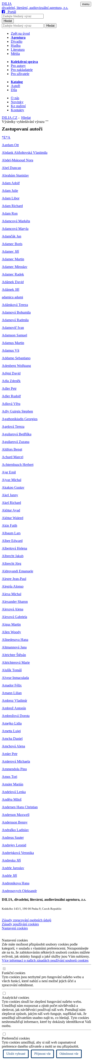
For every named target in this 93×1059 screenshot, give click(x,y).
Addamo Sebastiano (16, 358)
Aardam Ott (10, 145)
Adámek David (13, 282)
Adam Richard (12, 206)
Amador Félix (12, 685)
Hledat (8, 21)
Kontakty (17, 110)
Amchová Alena (13, 746)
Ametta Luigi (11, 731)
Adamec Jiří (10, 251)
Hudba (16, 45)
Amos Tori (9, 777)
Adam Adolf (11, 183)
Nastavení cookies (15, 928)
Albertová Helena (14, 548)
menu (85, 4)
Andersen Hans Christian (20, 807)
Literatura (18, 49)
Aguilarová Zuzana (15, 442)
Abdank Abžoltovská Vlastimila (24, 152)
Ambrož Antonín (14, 708)
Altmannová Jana (14, 647)
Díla (14, 90)
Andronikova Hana (15, 883)
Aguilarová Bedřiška (16, 434)
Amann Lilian (12, 693)
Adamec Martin (13, 259)
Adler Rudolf (11, 396)
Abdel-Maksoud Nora (17, 160)
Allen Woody (11, 632)
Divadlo (16, 41)
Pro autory (18, 66)
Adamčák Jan (11, 236)
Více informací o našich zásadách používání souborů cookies (45, 960)
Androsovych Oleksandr (19, 891)
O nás (15, 98)
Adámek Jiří (10, 289)
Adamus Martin (13, 343)
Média (15, 54)
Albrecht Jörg (11, 563)
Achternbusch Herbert (17, 464)
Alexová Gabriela (14, 617)
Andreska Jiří (11, 860)
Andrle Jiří (9, 875)
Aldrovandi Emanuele (17, 571)
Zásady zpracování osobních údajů (26, 920)
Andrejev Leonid (14, 845)
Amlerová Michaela (16, 761)
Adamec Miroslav (14, 267)
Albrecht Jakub (12, 556)
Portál (11, 12)
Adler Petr (9, 388)
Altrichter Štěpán (14, 655)
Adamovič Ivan (13, 327)
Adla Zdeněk (11, 381)
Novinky (17, 102)
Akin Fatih (9, 525)
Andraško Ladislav (15, 830)
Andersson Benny (15, 822)
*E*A (6, 137)
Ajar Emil (9, 472)
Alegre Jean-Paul (14, 579)
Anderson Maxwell (15, 815)
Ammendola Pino (14, 769)
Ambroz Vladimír (14, 700)
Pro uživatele (20, 74)
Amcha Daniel (12, 738)
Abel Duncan (11, 168)
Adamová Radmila (15, 320)
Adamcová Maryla (15, 229)
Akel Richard (11, 503)
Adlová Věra (11, 404)
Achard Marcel (12, 457)
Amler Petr (9, 754)
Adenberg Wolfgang (16, 366)
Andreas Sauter (13, 837)
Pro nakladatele (22, 70)
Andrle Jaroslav (13, 868)
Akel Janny (10, 495)
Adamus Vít (10, 350)
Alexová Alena (12, 609)
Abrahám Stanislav (15, 175)
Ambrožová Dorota (16, 716)
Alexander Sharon (15, 601)
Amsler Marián (12, 784)
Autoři (15, 86)
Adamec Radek (13, 274)
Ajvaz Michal (11, 480)
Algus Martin (11, 624)
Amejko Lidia (12, 723)
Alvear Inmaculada (15, 678)
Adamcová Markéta (16, 221)
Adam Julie (10, 191)
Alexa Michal (11, 594)
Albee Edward (12, 541)
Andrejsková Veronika (18, 853)
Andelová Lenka (14, 792)
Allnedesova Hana (15, 640)
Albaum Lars (11, 533)
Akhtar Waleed (12, 518)
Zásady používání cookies (20, 924)
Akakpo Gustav (13, 487)
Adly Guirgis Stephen (17, 411)
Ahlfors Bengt (12, 449)
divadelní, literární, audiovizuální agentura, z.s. (35, 8)
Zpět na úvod (20, 33)
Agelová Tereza (13, 426)
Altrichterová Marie (16, 662)
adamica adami (12, 297)
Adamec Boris (12, 244)
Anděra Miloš (11, 799)
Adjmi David (11, 373)
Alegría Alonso (12, 586)
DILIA (7, 4)
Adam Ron (10, 213)
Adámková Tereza (15, 305)
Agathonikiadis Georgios (19, 419)
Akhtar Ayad (11, 510)
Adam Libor (10, 198)
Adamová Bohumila (16, 312)
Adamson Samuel (14, 335)
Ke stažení (18, 106)
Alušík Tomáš (12, 670)
